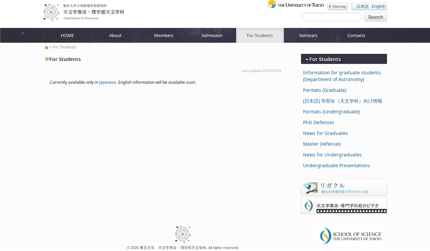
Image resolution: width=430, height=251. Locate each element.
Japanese (107, 82)
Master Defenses (322, 144)
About (115, 35)
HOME (67, 35)
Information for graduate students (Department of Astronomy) (342, 75)
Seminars (308, 35)
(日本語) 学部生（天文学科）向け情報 (342, 101)
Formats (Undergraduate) (331, 111)
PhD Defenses (318, 122)
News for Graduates (325, 133)
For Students (260, 35)
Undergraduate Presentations (336, 165)
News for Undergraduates (332, 154)
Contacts (356, 35)
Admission (212, 35)
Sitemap (338, 6)
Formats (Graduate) (324, 90)
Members (163, 35)
